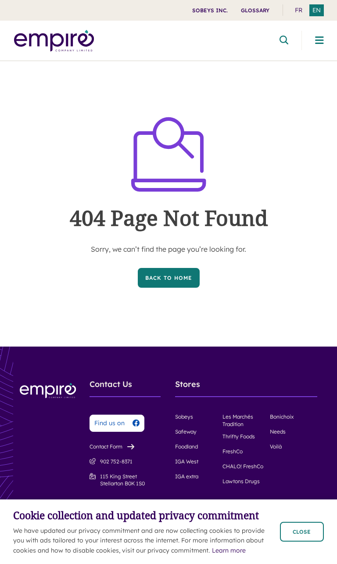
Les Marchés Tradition (237, 420)
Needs (278, 431)
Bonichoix (282, 416)
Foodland (186, 446)
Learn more (229, 550)
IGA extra (186, 476)
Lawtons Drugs (241, 481)
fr (298, 10)
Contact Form (106, 446)
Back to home (168, 278)
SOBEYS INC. (210, 10)
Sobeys (184, 416)
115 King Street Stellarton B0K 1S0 (122, 480)
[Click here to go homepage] (54, 40)
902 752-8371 (116, 461)
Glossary (255, 10)
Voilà (276, 446)
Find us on (109, 423)
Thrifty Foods (238, 436)
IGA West (186, 461)
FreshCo (232, 451)
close (302, 531)
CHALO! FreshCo (242, 466)
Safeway (186, 431)
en (316, 10)
